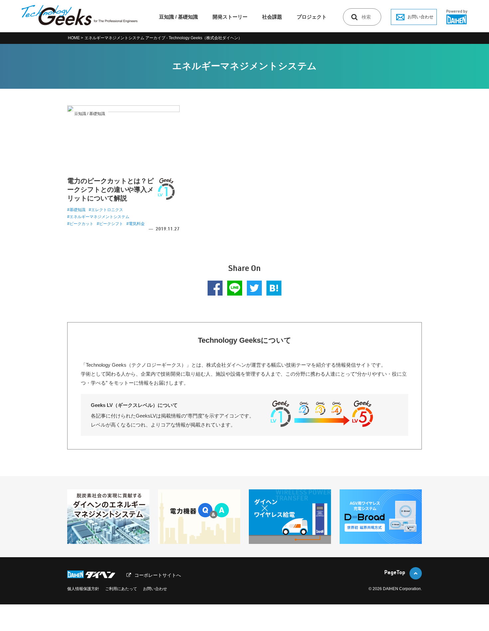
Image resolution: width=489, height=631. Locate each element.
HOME (74, 38)
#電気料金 (135, 224)
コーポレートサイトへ (157, 575)
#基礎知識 (76, 210)
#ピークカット (80, 224)
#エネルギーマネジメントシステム (98, 217)
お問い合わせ (420, 16)
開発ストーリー (230, 17)
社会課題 (272, 17)
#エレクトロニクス (106, 210)
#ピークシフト (110, 224)
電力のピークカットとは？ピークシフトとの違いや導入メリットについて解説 (110, 189)
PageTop (394, 573)
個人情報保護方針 (83, 588)
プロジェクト (312, 17)
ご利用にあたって (121, 588)
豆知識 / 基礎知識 (178, 17)
